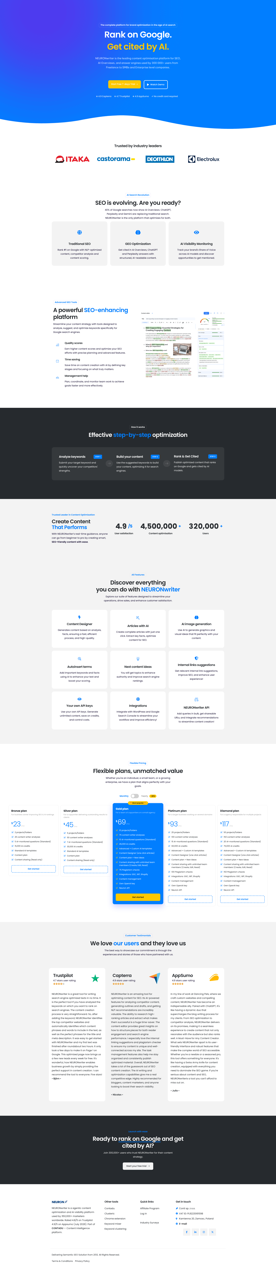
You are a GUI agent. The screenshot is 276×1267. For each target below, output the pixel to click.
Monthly (124, 796)
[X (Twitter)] (212, 1232)
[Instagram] (203, 1232)
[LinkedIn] (195, 1232)
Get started (33, 868)
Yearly (148, 796)
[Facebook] (186, 1232)
